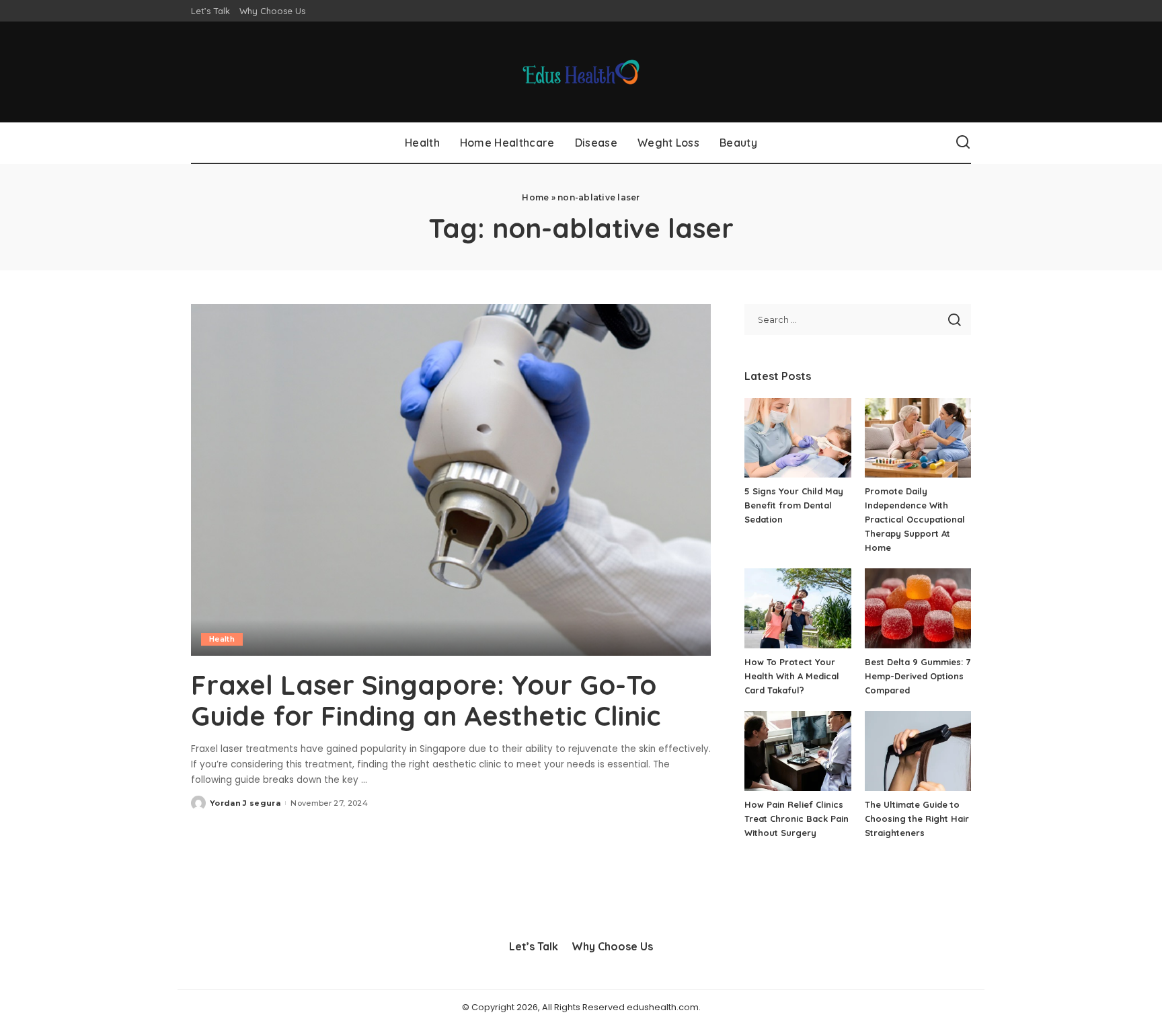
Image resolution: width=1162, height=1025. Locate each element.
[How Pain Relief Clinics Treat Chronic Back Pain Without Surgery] (797, 751)
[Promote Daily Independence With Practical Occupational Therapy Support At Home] (918, 438)
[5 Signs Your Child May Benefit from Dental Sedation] (797, 438)
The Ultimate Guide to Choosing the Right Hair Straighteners (917, 818)
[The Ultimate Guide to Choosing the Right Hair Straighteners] (918, 751)
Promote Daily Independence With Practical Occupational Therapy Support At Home (915, 519)
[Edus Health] (581, 72)
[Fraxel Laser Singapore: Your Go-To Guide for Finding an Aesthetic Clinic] (451, 479)
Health (222, 639)
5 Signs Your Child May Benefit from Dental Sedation (793, 505)
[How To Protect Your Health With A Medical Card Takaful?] (797, 608)
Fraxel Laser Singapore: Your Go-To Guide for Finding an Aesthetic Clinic (425, 700)
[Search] (963, 142)
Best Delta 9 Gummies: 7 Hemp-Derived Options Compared (917, 675)
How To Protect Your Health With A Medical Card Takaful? (791, 675)
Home (535, 197)
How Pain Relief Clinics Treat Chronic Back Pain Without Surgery (796, 818)
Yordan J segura (245, 803)
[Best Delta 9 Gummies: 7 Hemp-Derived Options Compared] (918, 608)
